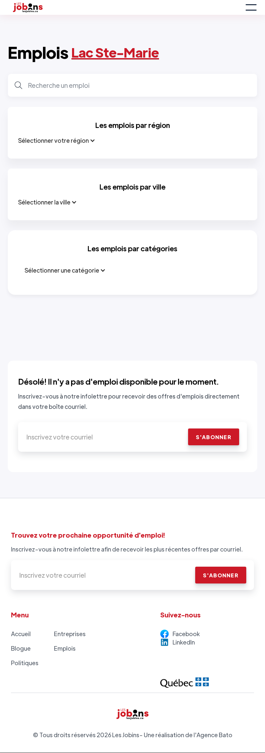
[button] (251, 7)
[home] (126, 7)
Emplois (65, 648)
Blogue (21, 648)
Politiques (24, 662)
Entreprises (70, 633)
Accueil (21, 633)
